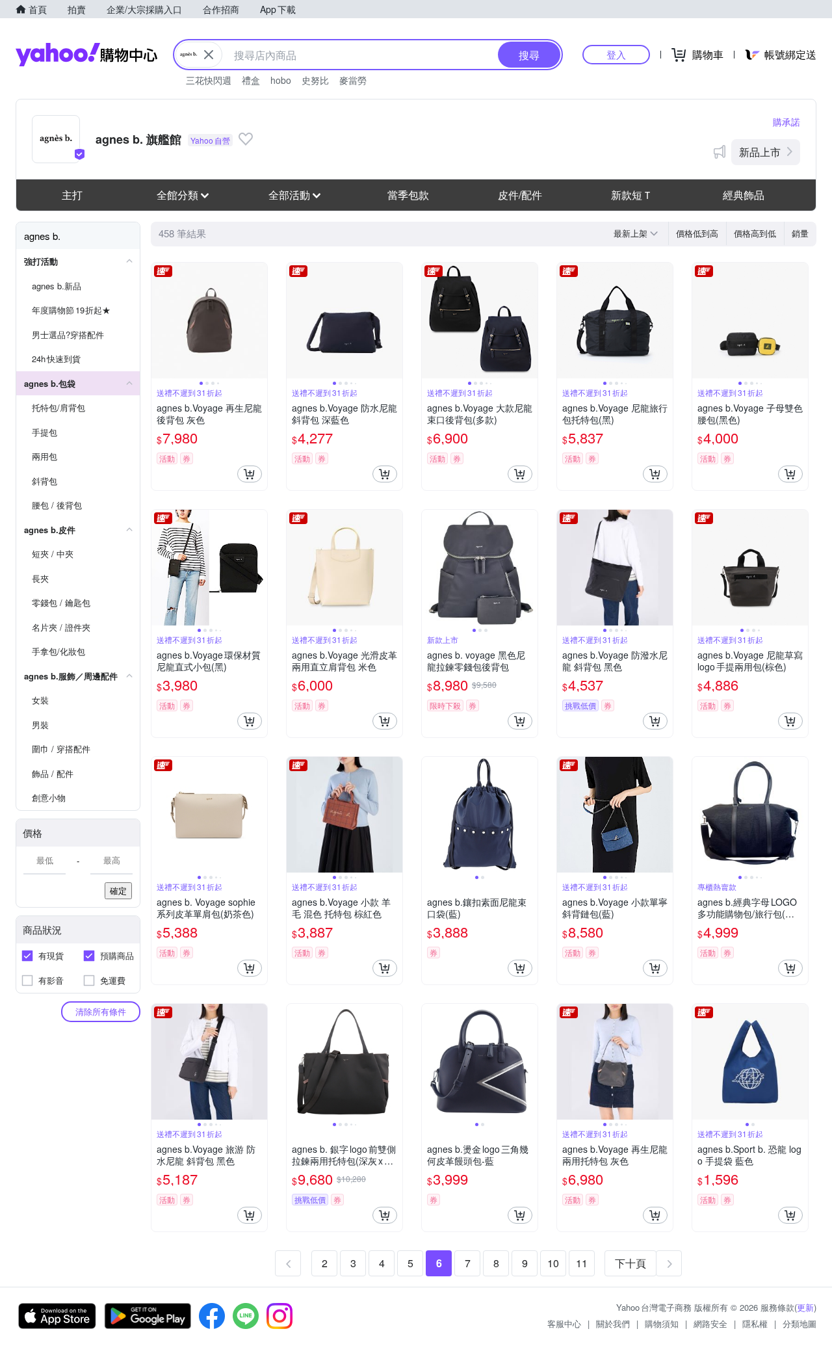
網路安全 (710, 1323)
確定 (118, 890)
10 (553, 1263)
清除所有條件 (100, 1011)
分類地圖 (799, 1323)
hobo (280, 80)
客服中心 (564, 1323)
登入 (616, 54)
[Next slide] (258, 320)
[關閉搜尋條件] (208, 54)
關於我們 (613, 1323)
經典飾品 (743, 194)
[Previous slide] (159, 320)
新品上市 (760, 151)
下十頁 (630, 1263)
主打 (72, 194)
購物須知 (662, 1323)
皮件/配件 (520, 194)
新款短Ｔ (632, 194)
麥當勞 (353, 80)
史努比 (315, 80)
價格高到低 (755, 233)
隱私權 (755, 1323)
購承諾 (786, 121)
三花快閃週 (208, 80)
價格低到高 (697, 233)
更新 (805, 1307)
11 (582, 1263)
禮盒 (251, 80)
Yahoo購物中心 (86, 54)
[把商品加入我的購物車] (249, 474)
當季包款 (408, 194)
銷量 (800, 233)
